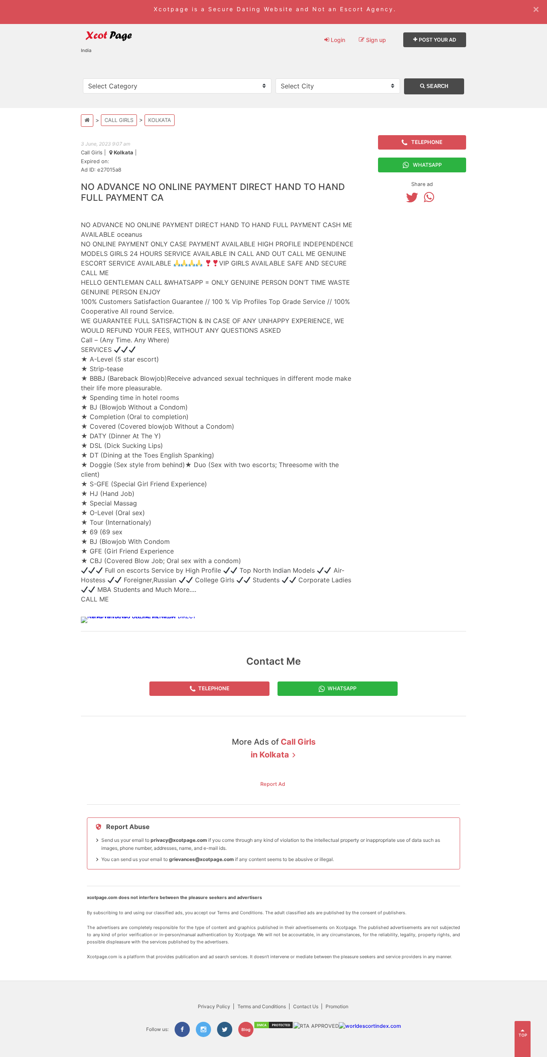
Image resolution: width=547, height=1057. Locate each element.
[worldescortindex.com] (370, 1026)
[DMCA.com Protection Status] (273, 1027)
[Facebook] (182, 1029)
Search (436, 86)
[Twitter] (414, 197)
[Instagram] (203, 1029)
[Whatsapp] (431, 197)
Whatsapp (427, 165)
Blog (245, 1029)
